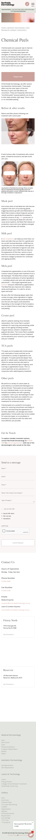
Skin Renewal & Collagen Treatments (15, 29)
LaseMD (4, 807)
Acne (3, 740)
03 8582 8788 (5, 591)
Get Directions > (8, 634)
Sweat (3, 754)
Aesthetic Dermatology (16, 28)
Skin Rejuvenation (7, 768)
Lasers (3, 779)
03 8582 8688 (5, 581)
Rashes (3, 751)
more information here (20, 11)
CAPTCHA (4, 526)
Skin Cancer (5, 742)
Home (3, 28)
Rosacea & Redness (8, 747)
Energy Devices (6, 782)
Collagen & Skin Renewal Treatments (14, 784)
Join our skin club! (9, 509)
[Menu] (33, 4)
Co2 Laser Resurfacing (9, 805)
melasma (4, 285)
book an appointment (15, 443)
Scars (3, 745)
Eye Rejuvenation (7, 765)
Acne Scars (5, 800)
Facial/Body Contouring (9, 786)
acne (21, 217)
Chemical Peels (6, 802)
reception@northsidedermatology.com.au (15, 603)
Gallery (4, 792)
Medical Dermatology (11, 735)
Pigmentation (6, 809)
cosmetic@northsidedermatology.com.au (15, 610)
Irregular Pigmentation (9, 749)
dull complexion (8, 239)
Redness (4, 811)
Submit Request (18, 543)
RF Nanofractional (7, 813)
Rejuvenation (6, 816)
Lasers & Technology (10, 774)
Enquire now (18, 77)
